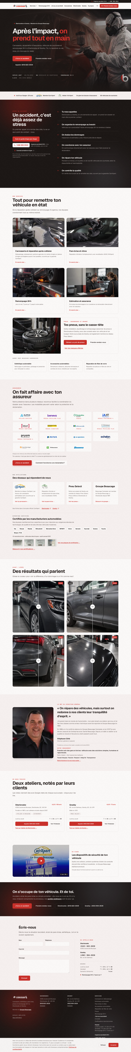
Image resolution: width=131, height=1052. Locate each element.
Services (33, 6)
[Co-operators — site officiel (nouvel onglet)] (79, 436)
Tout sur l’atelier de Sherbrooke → (26, 828)
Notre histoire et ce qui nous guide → (69, 760)
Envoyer (24, 978)
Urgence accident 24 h (106, 1)
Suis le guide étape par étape (26, 139)
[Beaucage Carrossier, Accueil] (20, 6)
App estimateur (17, 1017)
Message (22, 958)
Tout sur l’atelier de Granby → (78, 828)
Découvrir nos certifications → (24, 549)
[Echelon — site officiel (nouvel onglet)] (105, 436)
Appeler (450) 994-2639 (86, 824)
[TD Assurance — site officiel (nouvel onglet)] (52, 447)
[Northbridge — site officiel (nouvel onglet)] (25, 447)
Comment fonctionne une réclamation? (50, 463)
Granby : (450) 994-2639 (94, 906)
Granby (84, 6)
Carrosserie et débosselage (103, 999)
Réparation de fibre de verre (103, 1009)
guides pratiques (55, 899)
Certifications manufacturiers (104, 1021)
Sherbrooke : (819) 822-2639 (68, 906)
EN (97, 6)
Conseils (97, 1019)
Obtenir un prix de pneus (75, 342)
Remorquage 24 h (44, 6)
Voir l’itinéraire (55, 824)
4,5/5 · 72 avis (111, 804)
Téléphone (48, 940)
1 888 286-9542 (22, 145)
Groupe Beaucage (25, 1009)
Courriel (21, 949)
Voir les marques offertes (74, 348)
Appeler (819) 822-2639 (24, 65)
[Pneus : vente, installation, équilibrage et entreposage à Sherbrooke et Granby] (37, 336)
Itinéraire (42, 1006)
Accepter (113, 1045)
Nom (20, 940)
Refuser (103, 1045)
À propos (91, 6)
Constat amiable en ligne (24, 150)
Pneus (97, 1011)
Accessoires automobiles (102, 1006)
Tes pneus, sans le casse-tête (83, 325)
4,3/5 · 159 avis (57, 804)
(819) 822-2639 (87, 946)
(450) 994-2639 (87, 955)
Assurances (68, 6)
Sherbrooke (77, 6)
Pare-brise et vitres (100, 1004)
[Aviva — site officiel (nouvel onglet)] (52, 436)
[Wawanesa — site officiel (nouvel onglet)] (79, 447)
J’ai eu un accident (57, 6)
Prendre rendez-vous (43, 58)
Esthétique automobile (102, 1001)
